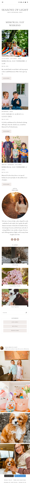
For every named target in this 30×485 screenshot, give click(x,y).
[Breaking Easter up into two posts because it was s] (15, 397)
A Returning (15, 264)
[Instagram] (19, 2)
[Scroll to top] (27, 481)
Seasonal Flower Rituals (15, 285)
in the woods (5, 58)
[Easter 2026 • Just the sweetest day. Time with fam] (15, 366)
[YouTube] (25, 2)
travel (19, 58)
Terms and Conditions (19, 480)
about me (4, 164)
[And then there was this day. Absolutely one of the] (15, 459)
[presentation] (15, 43)
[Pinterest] (21, 2)
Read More (7, 79)
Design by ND (22, 482)
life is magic (13, 58)
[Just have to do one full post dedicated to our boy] (15, 428)
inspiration (11, 164)
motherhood (5, 111)
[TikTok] (23, 2)
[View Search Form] (27, 2)
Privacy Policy (8, 480)
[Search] (26, 312)
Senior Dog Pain (15, 306)
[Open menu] (2, 2)
